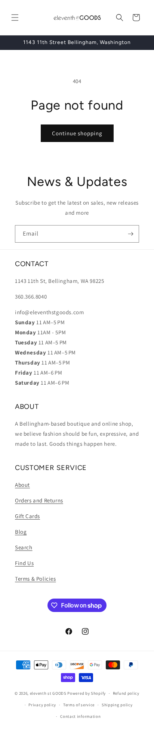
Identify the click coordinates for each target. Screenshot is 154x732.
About (22, 484)
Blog (21, 531)
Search (24, 547)
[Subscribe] (130, 234)
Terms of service (79, 704)
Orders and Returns (39, 500)
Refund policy (126, 693)
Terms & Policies (35, 578)
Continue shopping (77, 133)
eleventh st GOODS (48, 693)
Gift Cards (27, 516)
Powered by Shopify (86, 693)
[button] (15, 17)
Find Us (24, 563)
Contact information (80, 716)
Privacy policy (42, 704)
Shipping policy (117, 704)
